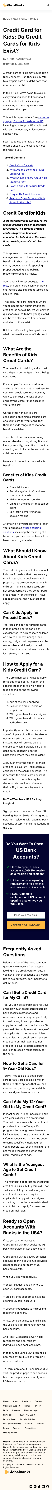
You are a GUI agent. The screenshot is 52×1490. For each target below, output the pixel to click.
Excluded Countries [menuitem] (12, 1424)
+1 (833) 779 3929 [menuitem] (26, 1415)
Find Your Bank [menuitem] (10, 1433)
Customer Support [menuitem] (11, 1406)
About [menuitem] (15, 1401)
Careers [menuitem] (28, 1424)
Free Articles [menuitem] (30, 1428)
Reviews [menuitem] (16, 1410)
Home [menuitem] (5, 1401)
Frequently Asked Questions (25, 194)
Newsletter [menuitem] (8, 1415)
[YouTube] (31, 1486)
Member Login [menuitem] (30, 1410)
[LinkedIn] (43, 1486)
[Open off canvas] (43, 5)
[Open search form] (48, 5)
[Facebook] (47, 1486)
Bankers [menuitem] (17, 1428)
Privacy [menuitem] (37, 1406)
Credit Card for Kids (21, 165)
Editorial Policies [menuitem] (27, 1419)
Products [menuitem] (26, 1401)
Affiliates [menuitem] (40, 1424)
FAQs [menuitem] (5, 1410)
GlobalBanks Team (19, 59)
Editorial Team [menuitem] (9, 1419)
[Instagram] (35, 1486)
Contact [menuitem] (38, 1401)
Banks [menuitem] (6, 1428)
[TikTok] (39, 1486)
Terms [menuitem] (27, 1406)
